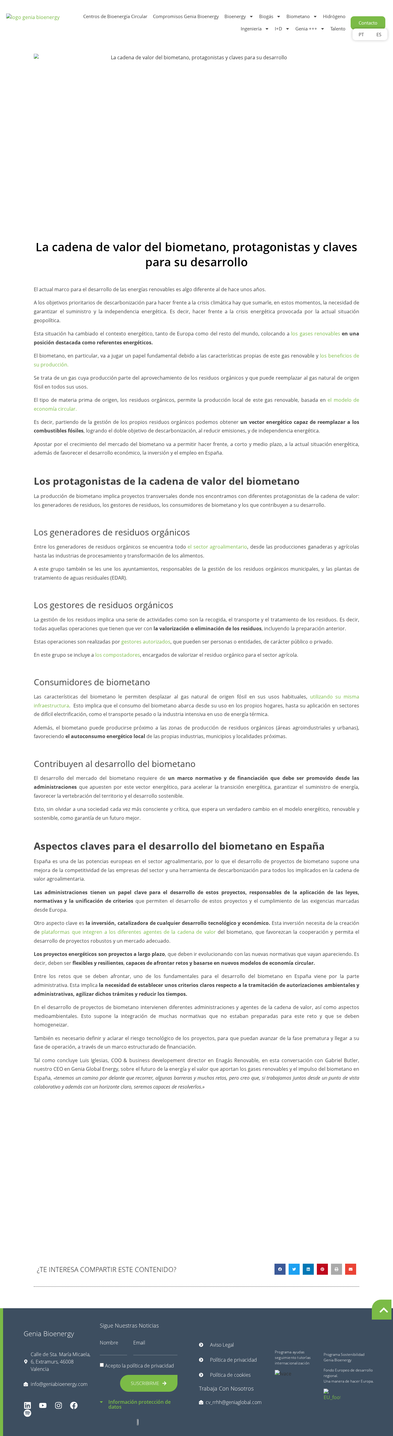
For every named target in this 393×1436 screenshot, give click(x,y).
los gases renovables (315, 333)
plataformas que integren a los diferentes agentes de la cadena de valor (128, 932)
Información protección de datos (139, 1405)
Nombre (109, 1342)
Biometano (298, 16)
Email (139, 1342)
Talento (337, 28)
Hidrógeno (334, 16)
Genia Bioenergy (49, 1333)
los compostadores (117, 654)
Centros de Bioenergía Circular (115, 16)
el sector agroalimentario (217, 546)
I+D (278, 28)
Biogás (266, 16)
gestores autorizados (145, 641)
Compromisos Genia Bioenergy (186, 16)
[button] (280, 1269)
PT (361, 34)
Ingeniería (251, 28)
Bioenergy (235, 16)
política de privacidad (150, 1365)
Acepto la (139, 1365)
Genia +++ (306, 28)
